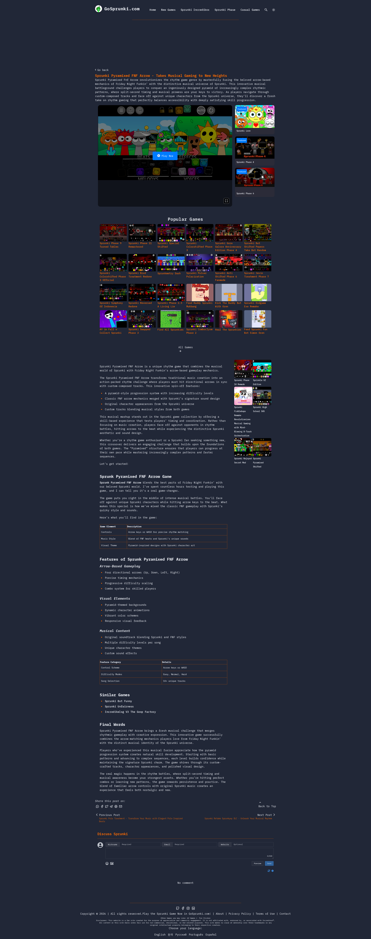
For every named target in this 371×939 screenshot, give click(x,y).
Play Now (167, 155)
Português (196, 934)
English (160, 934)
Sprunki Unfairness (119, 706)
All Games (185, 347)
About (220, 913)
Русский (181, 934)
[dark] (273, 10)
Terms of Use (265, 913)
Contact (285, 913)
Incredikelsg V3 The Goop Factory (130, 711)
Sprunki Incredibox (195, 9)
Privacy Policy (240, 913)
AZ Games (191, 918)
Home (153, 9)
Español (211, 934)
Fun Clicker (204, 918)
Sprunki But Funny (118, 701)
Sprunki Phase (225, 9)
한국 (170, 934)
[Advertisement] (185, 41)
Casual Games (250, 9)
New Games (168, 9)
